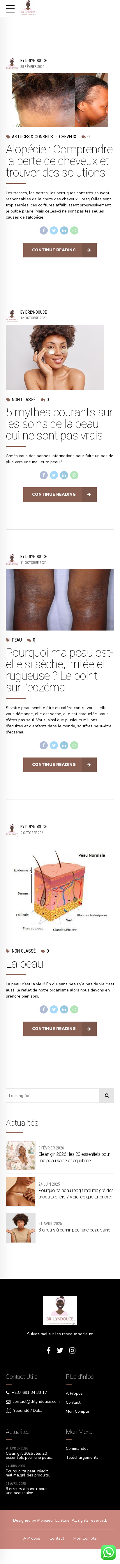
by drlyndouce (33, 60)
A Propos (74, 1393)
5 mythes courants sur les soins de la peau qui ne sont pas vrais (59, 424)
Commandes (77, 1448)
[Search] (107, 1095)
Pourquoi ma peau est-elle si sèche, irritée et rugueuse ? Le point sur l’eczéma (59, 670)
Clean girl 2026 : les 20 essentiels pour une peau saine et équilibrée (74, 1157)
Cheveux (67, 136)
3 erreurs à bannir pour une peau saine (74, 1230)
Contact (73, 1402)
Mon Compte (77, 1411)
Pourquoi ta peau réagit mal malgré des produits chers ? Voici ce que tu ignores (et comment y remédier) (76, 1194)
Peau (17, 640)
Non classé (24, 399)
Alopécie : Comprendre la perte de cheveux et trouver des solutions (59, 161)
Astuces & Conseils (32, 136)
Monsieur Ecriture (53, 1520)
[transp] (60, 1310)
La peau (24, 964)
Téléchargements (82, 1457)
